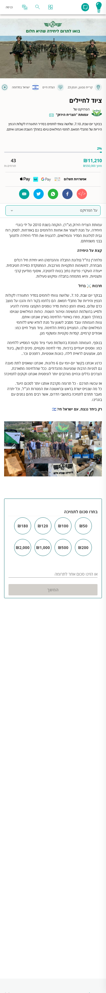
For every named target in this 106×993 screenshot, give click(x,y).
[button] (53, 211)
